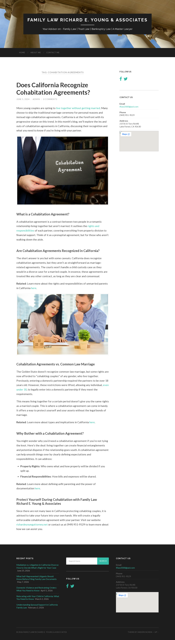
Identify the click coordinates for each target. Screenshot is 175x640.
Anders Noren (145, 632)
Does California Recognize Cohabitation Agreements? (53, 88)
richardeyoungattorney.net (32, 524)
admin (36, 99)
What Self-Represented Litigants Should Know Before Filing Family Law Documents (36, 577)
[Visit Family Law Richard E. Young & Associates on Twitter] (126, 79)
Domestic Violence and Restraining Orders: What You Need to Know (36, 589)
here (33, 288)
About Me (35, 52)
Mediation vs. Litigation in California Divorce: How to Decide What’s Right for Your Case (37, 566)
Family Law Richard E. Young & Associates (87, 19)
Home (22, 52)
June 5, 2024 (22, 99)
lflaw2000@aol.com (128, 106)
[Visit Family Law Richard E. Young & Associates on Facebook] (120, 79)
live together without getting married (78, 108)
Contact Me (52, 52)
